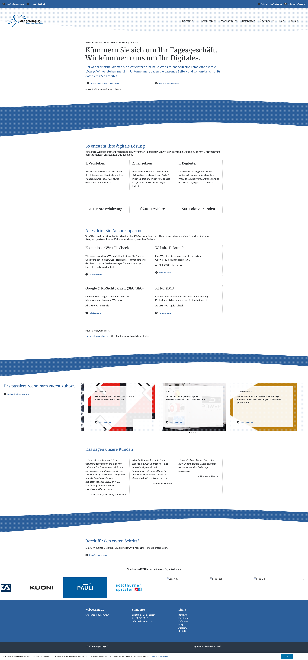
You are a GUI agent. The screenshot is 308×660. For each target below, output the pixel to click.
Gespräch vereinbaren (96, 335)
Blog (281, 20)
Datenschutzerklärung (159, 656)
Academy (182, 627)
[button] (82, 405)
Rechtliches (210, 646)
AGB (219, 646)
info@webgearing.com (142, 621)
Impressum (198, 646)
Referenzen (248, 20)
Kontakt (293, 20)
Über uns (265, 20)
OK (287, 656)
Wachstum (227, 20)
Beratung (187, 20)
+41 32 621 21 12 (140, 618)
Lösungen (207, 20)
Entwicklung (184, 618)
